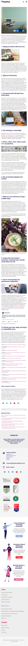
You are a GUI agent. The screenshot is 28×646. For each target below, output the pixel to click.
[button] (23, 1)
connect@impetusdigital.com (15, 463)
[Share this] (17, 31)
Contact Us (3, 632)
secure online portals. (5, 167)
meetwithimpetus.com (18, 399)
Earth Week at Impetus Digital (11, 350)
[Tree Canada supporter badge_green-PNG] (15, 498)
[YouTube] (14, 403)
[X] (7, 403)
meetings (19, 305)
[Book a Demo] (4, 467)
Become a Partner (5, 627)
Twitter (21, 398)
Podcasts (3, 618)
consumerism (13, 186)
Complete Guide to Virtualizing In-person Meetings (12, 611)
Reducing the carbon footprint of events (13, 358)
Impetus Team (12, 27)
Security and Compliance (6, 597)
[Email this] (14, 31)
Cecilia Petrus (21, 26)
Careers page (9, 40)
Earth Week (10, 337)
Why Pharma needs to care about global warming (15, 356)
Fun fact (3, 172)
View (19, 536)
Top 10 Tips (18, 27)
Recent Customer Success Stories (9, 613)
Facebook (4, 399)
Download (19, 579)
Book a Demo (10, 467)
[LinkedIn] (3, 403)
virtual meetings (20, 298)
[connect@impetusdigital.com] (4, 463)
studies (21, 108)
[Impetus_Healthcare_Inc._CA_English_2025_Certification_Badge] (16, 508)
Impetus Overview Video (6, 609)
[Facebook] (11, 403)
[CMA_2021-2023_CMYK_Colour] (7, 508)
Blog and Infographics (6, 616)
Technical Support (14, 641)
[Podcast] (18, 403)
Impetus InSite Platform (7, 592)
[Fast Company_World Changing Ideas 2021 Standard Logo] (6, 489)
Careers (3, 630)
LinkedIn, (18, 398)
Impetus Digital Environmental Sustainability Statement (15, 344)
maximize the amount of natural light (13, 134)
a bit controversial (18, 98)
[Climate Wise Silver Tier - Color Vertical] (16, 489)
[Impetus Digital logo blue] (5, 2)
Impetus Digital (9, 640)
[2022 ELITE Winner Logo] (16, 480)
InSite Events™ (11, 391)
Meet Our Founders (5, 601)
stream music (16, 269)
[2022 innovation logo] (7, 480)
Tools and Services (5, 599)
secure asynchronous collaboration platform (14, 308)
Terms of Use (22, 640)
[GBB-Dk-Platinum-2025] (6, 498)
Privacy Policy (15, 640)
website (9, 398)
